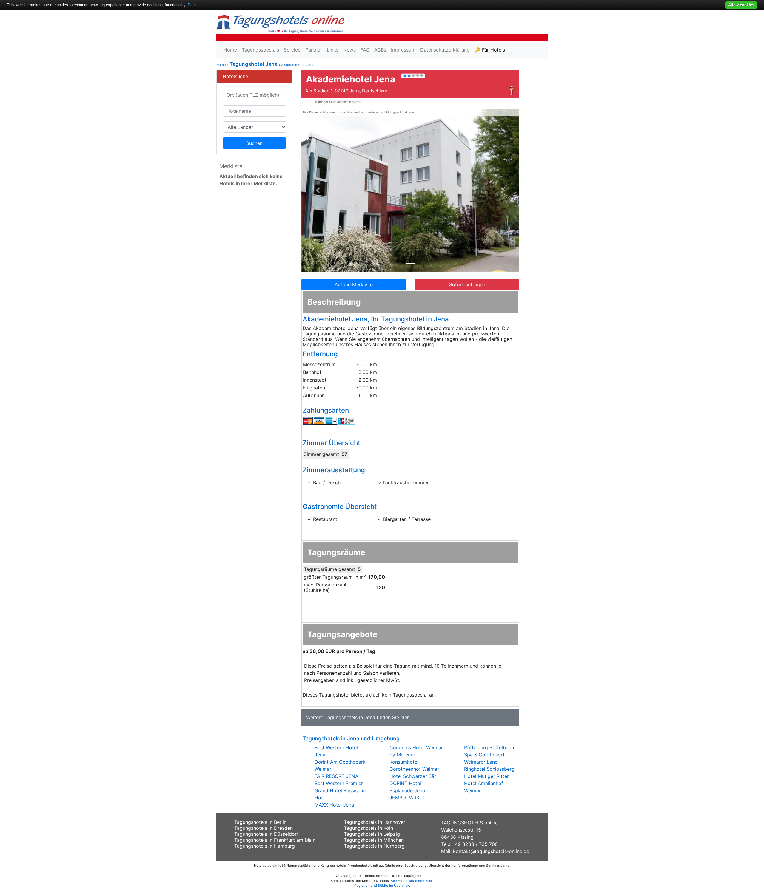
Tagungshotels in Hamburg (264, 846)
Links (332, 50)
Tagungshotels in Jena (350, 717)
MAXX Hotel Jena (334, 805)
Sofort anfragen (467, 284)
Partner (313, 50)
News (349, 50)
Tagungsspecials (260, 50)
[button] (317, 190)
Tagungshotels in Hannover (374, 822)
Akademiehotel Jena (297, 65)
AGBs (380, 50)
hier (405, 717)
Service (292, 50)
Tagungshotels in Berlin (260, 822)
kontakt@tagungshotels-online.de (491, 851)
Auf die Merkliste (354, 284)
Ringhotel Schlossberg (489, 769)
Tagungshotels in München (374, 840)
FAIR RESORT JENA (336, 776)
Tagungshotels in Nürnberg (374, 846)
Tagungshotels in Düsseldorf (266, 834)
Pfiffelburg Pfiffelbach (489, 747)
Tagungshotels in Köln (368, 828)
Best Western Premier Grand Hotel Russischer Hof (341, 790)
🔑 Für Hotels (490, 50)
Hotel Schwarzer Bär (412, 776)
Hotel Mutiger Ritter (486, 776)
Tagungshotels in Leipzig (372, 834)
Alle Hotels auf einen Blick (412, 881)
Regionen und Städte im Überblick (381, 885)
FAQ (365, 50)
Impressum (403, 50)
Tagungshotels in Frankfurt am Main (274, 840)
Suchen (254, 143)
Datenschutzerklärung (445, 50)
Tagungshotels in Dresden (263, 828)
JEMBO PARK (404, 798)
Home (230, 50)
